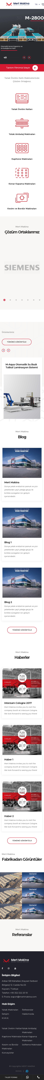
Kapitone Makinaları (12, 1036)
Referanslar (27, 1010)
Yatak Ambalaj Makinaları (29, 1030)
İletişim (5, 1014)
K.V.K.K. (5, 1018)
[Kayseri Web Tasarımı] (26, 1071)
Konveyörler (8, 1053)
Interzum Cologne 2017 (18, 703)
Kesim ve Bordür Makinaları (10, 1047)
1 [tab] (4, 300)
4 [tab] (22, 300)
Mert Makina (11, 482)
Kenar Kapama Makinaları (29, 1038)
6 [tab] (33, 300)
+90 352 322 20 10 (19, 993)
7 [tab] (39, 300)
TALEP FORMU (11, 1077)
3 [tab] (16, 300)
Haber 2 (9, 816)
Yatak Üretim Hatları (12, 1028)
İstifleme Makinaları (32, 1045)
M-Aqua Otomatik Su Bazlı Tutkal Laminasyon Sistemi (22, 366)
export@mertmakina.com (24, 997)
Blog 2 (8, 602)
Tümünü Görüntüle (16, 342)
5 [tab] (27, 300)
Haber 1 (8, 759)
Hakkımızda (28, 1014)
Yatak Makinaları (10, 1010)
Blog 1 (7, 542)
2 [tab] (10, 300)
